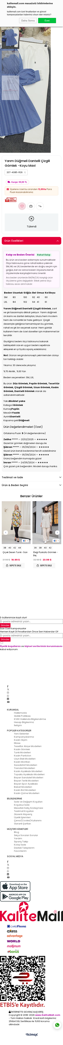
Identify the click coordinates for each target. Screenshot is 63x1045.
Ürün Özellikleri (13, 241)
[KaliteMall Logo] (31, 911)
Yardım (18, 838)
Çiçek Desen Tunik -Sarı (15, 552)
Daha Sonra (28, 20)
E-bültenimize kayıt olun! (13, 617)
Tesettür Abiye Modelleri (27, 746)
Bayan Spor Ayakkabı (26, 783)
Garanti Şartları (22, 823)
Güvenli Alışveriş (23, 814)
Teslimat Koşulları (24, 811)
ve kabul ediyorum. (31, 648)
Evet (47, 20)
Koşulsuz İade (22, 804)
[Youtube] (8, 702)
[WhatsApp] (8, 695)
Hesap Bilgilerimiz (24, 722)
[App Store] (31, 886)
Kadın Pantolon (22, 755)
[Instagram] (8, 692)
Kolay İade (20, 844)
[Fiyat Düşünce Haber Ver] (40, 206)
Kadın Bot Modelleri (25, 790)
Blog (16, 832)
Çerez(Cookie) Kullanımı (27, 820)
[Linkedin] (8, 698)
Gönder (5, 625)
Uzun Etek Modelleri (25, 758)
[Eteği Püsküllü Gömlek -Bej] (46, 522)
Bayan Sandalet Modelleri (28, 777)
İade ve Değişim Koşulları (28, 801)
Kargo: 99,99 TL (19, 182)
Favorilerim (20, 850)
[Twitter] (8, 689)
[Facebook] (7, 686)
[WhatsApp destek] (57, 1025)
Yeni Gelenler (21, 733)
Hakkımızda (20, 712)
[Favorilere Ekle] (22, 206)
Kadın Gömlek (22, 749)
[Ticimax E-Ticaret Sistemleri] (31, 1035)
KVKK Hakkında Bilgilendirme (30, 719)
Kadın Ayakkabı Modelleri (28, 771)
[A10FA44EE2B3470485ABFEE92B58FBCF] (31, 982)
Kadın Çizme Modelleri (26, 793)
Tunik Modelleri (22, 752)
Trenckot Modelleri (24, 768)
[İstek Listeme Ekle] (31, 206)
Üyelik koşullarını (10, 646)
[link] (16, 172)
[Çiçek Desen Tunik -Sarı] (16, 522)
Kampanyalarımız (24, 736)
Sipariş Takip (21, 841)
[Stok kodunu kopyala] (25, 172)
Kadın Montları (22, 761)
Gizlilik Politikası (22, 715)
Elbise (17, 743)
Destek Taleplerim (24, 847)
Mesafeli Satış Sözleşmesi (28, 807)
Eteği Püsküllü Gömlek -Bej (45, 554)
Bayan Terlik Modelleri (26, 780)
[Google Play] (31, 896)
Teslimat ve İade (12, 477)
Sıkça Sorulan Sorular (26, 835)
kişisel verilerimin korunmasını (43, 646)
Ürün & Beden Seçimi (15, 485)
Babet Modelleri (23, 786)
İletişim (18, 725)
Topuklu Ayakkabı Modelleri (29, 774)
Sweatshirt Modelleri (25, 765)
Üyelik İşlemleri (22, 817)
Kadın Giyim (20, 739)
